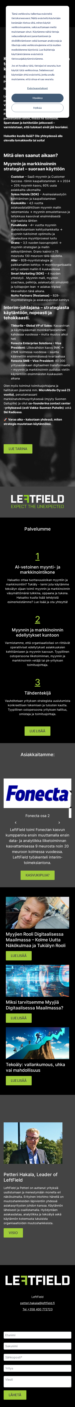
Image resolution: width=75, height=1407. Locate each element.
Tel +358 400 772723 (38, 1309)
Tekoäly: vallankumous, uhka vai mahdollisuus (35, 1067)
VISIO (13, 1233)
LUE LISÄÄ (37, 731)
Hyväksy (38, 97)
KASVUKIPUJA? (38, 875)
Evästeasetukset (37, 88)
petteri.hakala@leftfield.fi (37, 1303)
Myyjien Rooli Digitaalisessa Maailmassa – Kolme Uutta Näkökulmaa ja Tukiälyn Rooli (36, 939)
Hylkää (37, 107)
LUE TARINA (18, 449)
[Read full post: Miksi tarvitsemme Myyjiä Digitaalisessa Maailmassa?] (37, 995)
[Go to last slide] (16, 823)
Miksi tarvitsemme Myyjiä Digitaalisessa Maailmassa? (34, 1005)
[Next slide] (59, 823)
